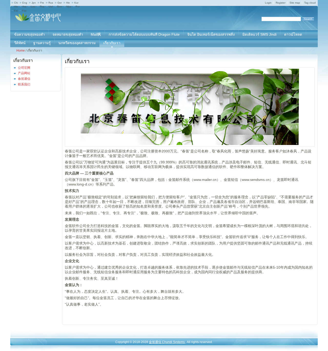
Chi (16, 2)
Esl (16, 10)
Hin (68, 2)
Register (280, 2)
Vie (16, 6)
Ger (59, 2)
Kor (76, 2)
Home (20, 50)
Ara (24, 6)
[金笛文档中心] (38, 20)
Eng (24, 2)
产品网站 (24, 73)
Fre (42, 2)
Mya (68, 6)
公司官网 (24, 68)
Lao (33, 6)
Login (268, 2)
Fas (24, 10)
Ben (59, 6)
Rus (50, 2)
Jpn (34, 2)
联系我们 (24, 84)
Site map (295, 2)
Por (78, 6)
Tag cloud (310, 2)
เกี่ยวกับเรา (23, 60)
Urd (51, 6)
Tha (42, 6)
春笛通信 (24, 79)
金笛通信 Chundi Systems (167, 342)
